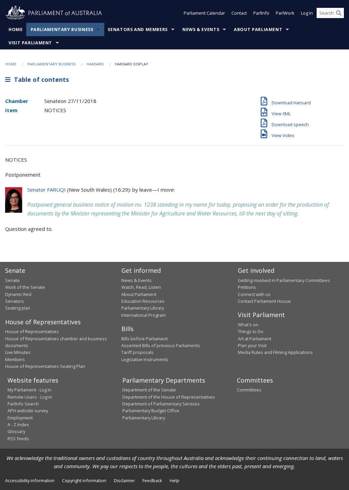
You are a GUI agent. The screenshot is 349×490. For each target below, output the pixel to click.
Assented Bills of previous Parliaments (160, 345)
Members (15, 359)
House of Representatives (32, 331)
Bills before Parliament (144, 339)
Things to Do (250, 331)
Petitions (247, 287)
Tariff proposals (137, 352)
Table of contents (40, 79)
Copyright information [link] (84, 480)
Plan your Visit (252, 345)
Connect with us (254, 294)
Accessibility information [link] (30, 480)
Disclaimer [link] (124, 480)
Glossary (16, 431)
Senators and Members (138, 29)
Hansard (95, 63)
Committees (249, 390)
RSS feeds (18, 438)
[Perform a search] (339, 13)
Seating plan (17, 308)
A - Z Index (18, 424)
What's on (248, 325)
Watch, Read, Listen (141, 287)
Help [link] (174, 480)
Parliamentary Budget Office (150, 410)
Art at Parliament (254, 339)
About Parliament (258, 29)
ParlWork (285, 13)
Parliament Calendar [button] (204, 13)
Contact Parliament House (264, 301)
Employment (20, 418)
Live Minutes (18, 352)
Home (16, 29)
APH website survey (27, 410)
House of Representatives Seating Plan (45, 366)
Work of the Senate (25, 287)
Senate (12, 280)
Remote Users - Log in (29, 397)
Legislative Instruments (144, 359)
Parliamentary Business (62, 29)
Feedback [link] (152, 480)
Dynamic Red (18, 294)
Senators (14, 301)
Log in (307, 13)
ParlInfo (261, 13)
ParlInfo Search (23, 404)
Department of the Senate (149, 390)
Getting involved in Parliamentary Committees (284, 280)
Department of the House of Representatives (168, 397)
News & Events (200, 29)
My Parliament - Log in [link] (29, 390)
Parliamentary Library (142, 308)
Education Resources (143, 301)
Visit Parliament (30, 43)
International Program (143, 315)
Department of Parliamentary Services (161, 404)
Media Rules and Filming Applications (275, 352)
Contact (239, 13)
